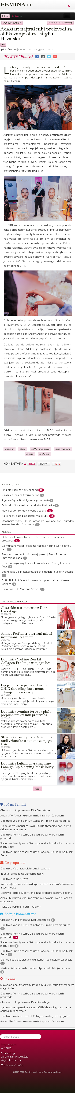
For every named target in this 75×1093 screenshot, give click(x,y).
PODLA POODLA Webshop (60, 23)
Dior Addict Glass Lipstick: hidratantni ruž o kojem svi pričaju (36, 959)
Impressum (8, 1044)
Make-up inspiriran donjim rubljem (20, 906)
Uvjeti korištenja (11, 1060)
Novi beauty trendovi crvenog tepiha (24, 510)
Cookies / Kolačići (12, 1065)
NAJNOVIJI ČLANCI (11, 22)
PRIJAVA (43, 464)
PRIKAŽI (31, 464)
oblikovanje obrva (40, 449)
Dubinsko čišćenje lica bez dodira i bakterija (28, 505)
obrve (22, 449)
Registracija (17, 16)
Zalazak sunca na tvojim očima (20, 495)
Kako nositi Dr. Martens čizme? (20, 589)
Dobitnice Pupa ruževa (14, 879)
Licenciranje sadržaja (14, 1056)
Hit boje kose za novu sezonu (20, 489)
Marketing (8, 1053)
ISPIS (57, 464)
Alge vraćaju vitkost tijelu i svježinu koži (25, 500)
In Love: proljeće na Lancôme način (22, 873)
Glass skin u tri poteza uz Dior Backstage (25, 810)
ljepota (29, 454)
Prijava (5, 16)
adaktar (9, 449)
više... (38, 789)
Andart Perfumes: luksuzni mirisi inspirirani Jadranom (32, 815)
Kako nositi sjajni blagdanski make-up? (25, 515)
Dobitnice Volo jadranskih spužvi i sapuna (25, 868)
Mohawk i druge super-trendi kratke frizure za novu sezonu (36, 892)
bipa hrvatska (62, 449)
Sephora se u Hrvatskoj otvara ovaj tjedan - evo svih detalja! (37, 571)
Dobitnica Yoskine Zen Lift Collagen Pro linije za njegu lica (35, 820)
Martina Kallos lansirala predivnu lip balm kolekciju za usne (35, 968)
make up (44, 454)
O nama (6, 1048)
